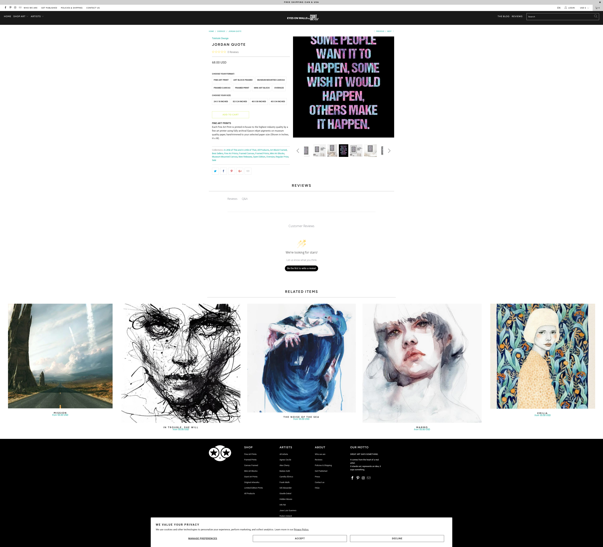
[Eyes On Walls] (303, 18)
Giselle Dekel (285, 493)
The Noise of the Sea (301, 358)
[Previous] (298, 88)
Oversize (279, 88)
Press (317, 476)
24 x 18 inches (221, 101)
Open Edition (259, 156)
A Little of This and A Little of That (240, 150)
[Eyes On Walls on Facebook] (5, 8)
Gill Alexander (286, 488)
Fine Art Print (221, 80)
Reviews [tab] (232, 199)
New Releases (245, 156)
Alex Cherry (284, 465)
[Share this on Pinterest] (231, 171)
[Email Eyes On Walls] (20, 8)
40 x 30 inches (259, 101)
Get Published (49, 8)
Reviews (517, 16)
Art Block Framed (243, 80)
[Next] (388, 88)
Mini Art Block (262, 88)
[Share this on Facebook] (223, 171)
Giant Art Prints (251, 476)
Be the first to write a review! (301, 268)
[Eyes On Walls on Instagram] (15, 8)
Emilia (542, 356)
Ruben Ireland (286, 516)
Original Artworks (251, 482)
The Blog (504, 16)
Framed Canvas (222, 88)
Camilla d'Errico (286, 476)
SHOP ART (19, 16)
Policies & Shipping (72, 8)
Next (389, 31)
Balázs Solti (285, 471)
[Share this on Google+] (239, 171)
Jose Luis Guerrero (288, 510)
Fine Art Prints (231, 153)
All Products (263, 150)
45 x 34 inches (278, 101)
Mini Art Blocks (277, 153)
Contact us (93, 8)
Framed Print (242, 88)
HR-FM (283, 505)
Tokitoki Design (220, 38)
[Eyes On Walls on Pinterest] (10, 8)
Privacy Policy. (301, 529)
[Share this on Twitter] (215, 171)
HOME (7, 16)
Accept (300, 538)
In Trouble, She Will (180, 363)
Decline (397, 538)
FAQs (317, 488)
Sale (214, 160)
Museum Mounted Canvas (271, 80)
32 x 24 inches (240, 101)
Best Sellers (217, 153)
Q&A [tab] (245, 199)
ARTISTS (36, 16)
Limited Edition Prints (253, 488)
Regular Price (282, 156)
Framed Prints (262, 153)
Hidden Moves (286, 499)
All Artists (284, 454)
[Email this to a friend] (248, 171)
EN (558, 7)
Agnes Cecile (285, 460)
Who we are (31, 8)
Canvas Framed (251, 465)
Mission (60, 356)
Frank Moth (285, 482)
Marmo (422, 363)
